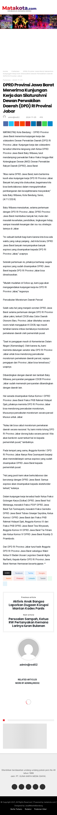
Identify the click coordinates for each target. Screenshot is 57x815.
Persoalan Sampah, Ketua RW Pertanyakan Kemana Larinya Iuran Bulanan (28, 621)
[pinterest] (27, 124)
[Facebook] (14, 787)
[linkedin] (33, 124)
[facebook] (5, 124)
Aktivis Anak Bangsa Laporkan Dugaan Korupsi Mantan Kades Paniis (28, 603)
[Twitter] (21, 787)
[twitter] (11, 124)
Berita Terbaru (16, 809)
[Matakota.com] (19, 5)
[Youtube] (42, 787)
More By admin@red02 (27, 683)
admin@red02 (13, 117)
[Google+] (28, 787)
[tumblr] (39, 124)
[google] (16, 124)
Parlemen (15, 71)
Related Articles (27, 680)
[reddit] (22, 124)
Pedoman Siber (40, 809)
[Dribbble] (35, 787)
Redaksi (28, 809)
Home (5, 71)
